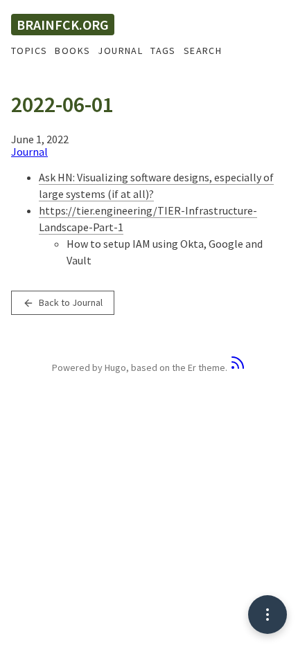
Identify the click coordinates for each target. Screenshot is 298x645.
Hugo (115, 367)
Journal (120, 50)
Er (192, 367)
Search (203, 50)
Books (72, 50)
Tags (163, 50)
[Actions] (267, 614)
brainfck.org (63, 24)
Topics (29, 50)
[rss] (237, 367)
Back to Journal (70, 302)
